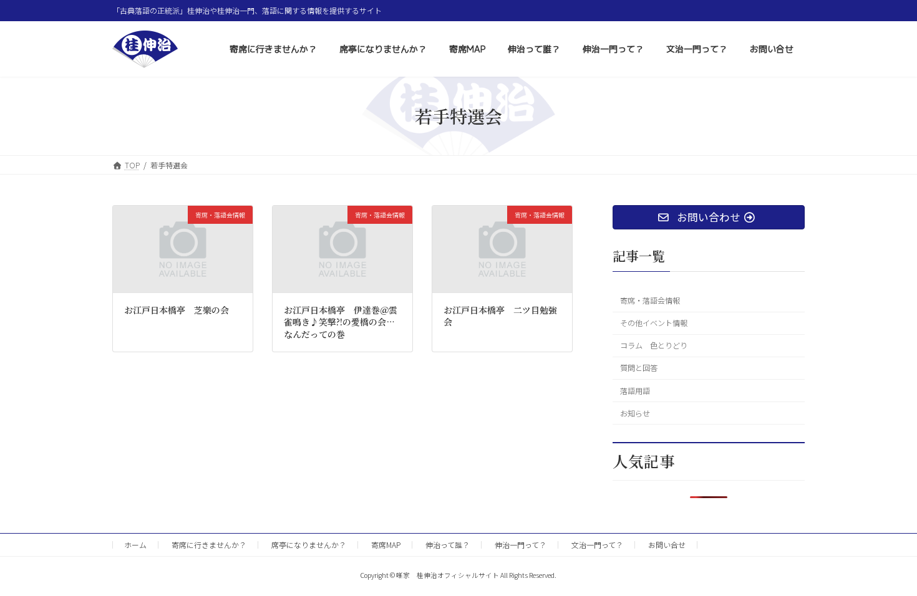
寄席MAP (385, 544)
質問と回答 (638, 368)
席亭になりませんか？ (308, 544)
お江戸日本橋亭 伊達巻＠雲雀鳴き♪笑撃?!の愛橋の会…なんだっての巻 (340, 322)
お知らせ (635, 413)
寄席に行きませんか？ (209, 544)
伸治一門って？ (520, 544)
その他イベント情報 (653, 323)
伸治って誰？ (447, 544)
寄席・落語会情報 (650, 300)
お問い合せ (667, 544)
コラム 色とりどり (653, 345)
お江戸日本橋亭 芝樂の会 (176, 310)
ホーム (135, 544)
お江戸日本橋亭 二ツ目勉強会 (500, 316)
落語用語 (635, 391)
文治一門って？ (597, 544)
